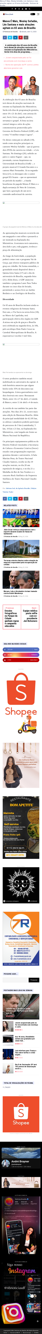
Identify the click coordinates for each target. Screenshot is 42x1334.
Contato (36, 1332)
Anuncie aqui (27, 1332)
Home (5, 1332)
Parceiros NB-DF (15, 1332)
